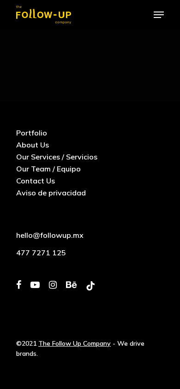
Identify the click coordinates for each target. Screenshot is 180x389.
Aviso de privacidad (51, 193)
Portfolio (31, 133)
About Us (32, 145)
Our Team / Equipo (48, 169)
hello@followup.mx (50, 235)
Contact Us (35, 181)
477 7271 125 (41, 252)
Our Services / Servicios (56, 157)
